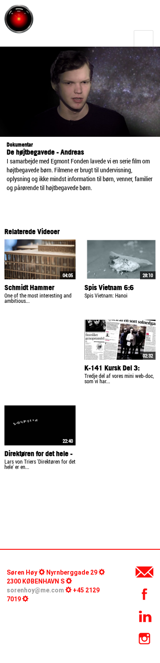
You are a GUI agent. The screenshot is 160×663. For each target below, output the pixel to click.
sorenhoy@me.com (35, 590)
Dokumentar (20, 144)
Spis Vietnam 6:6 (109, 287)
